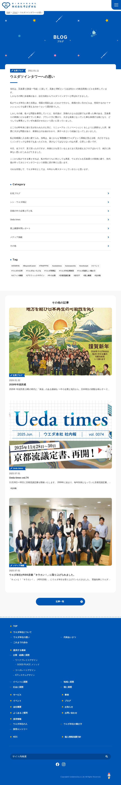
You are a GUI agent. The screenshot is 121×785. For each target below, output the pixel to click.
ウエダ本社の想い (21, 637)
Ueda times (15, 219)
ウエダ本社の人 (20, 724)
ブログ (15, 12)
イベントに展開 (20, 682)
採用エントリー (20, 729)
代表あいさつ (70, 637)
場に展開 (68, 687)
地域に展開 (69, 682)
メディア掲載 (16, 237)
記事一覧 (60, 601)
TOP (8, 12)
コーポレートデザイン (25, 670)
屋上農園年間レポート (20, 228)
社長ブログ (15, 193)
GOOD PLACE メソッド (28, 664)
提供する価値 (19, 650)
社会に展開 (18, 687)
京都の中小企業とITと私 (21, 211)
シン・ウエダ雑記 (18, 202)
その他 (13, 246)
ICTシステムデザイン (25, 675)
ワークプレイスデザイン (26, 660)
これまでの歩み (20, 642)
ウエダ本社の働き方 (73, 724)
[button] (116, 5)
